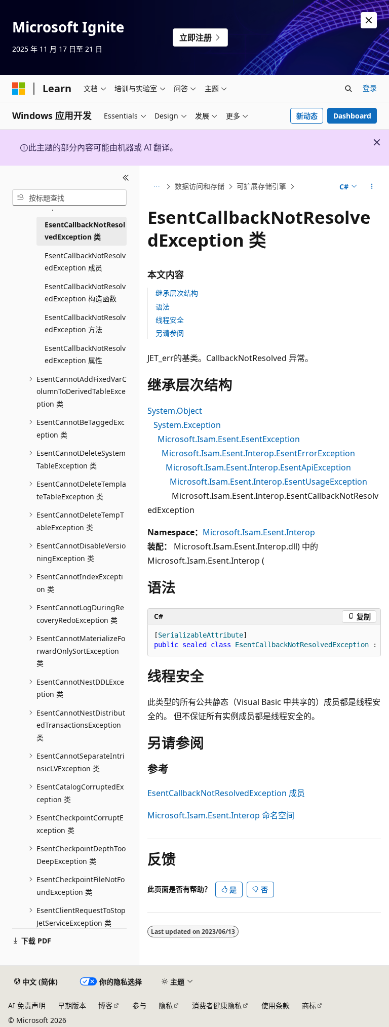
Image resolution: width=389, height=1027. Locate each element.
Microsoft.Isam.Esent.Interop (259, 532)
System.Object (174, 410)
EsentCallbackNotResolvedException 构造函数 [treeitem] (85, 293)
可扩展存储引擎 (261, 186)
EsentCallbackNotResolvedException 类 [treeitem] (85, 231)
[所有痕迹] (156, 187)
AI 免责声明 (27, 1005)
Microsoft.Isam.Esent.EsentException (229, 439)
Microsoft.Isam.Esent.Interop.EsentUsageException (268, 481)
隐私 (166, 1005)
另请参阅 (169, 333)
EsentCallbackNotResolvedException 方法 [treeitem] (85, 323)
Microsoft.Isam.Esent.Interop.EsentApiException (258, 467)
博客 (105, 1005)
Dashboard (352, 116)
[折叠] (126, 178)
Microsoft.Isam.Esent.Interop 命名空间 (220, 815)
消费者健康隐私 (217, 1005)
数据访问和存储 (199, 186)
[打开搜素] (348, 89)
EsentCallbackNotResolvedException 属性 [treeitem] (85, 354)
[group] (264, 640)
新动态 (307, 116)
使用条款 (275, 1005)
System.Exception (187, 424)
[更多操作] (372, 187)
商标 (309, 1005)
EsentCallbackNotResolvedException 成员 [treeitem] (85, 262)
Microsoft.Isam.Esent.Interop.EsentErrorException (258, 453)
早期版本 (72, 1005)
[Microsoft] (18, 88)
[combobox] (69, 197)
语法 (162, 306)
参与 (139, 1005)
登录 (370, 88)
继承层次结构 (176, 293)
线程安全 (169, 320)
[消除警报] (369, 20)
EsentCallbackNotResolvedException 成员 (226, 793)
